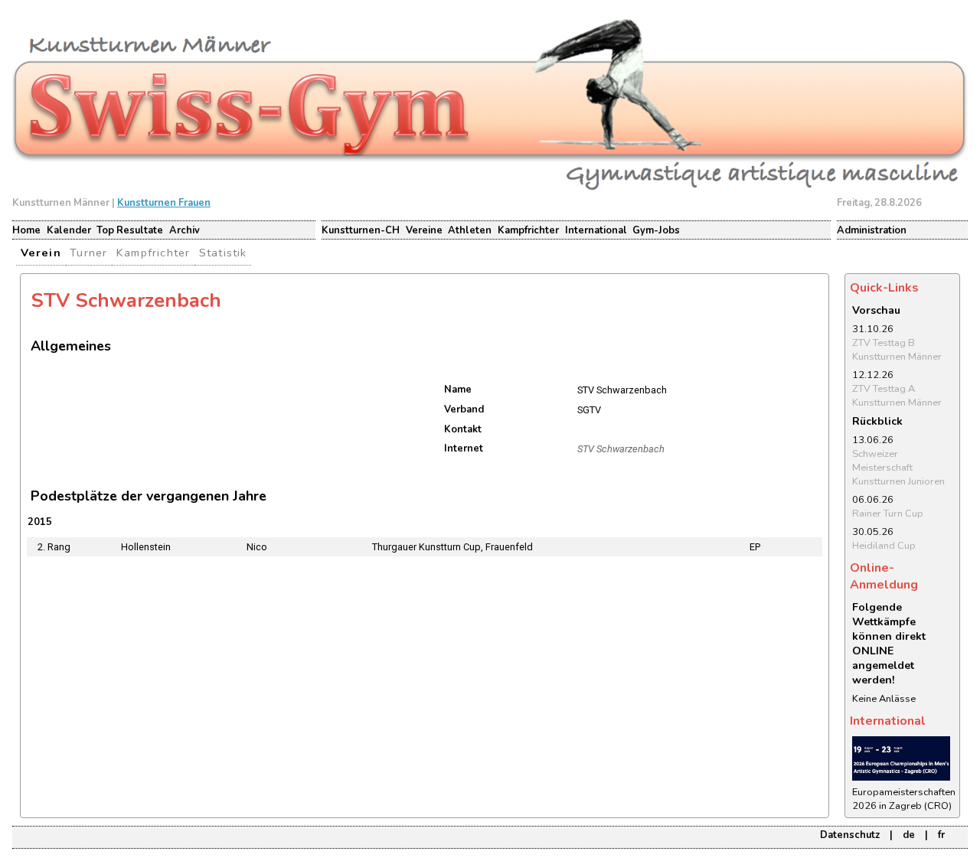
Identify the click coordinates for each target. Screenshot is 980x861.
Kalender (69, 230)
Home (26, 230)
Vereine (424, 230)
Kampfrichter (528, 230)
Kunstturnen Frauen (164, 203)
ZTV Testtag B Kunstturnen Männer (897, 350)
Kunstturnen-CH (361, 230)
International (596, 230)
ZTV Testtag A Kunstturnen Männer (897, 395)
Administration (871, 230)
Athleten (470, 230)
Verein (41, 252)
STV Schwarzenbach (621, 449)
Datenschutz (850, 835)
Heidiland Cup (884, 546)
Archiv (184, 230)
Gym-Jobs (656, 230)
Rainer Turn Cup (887, 513)
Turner (88, 252)
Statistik (223, 252)
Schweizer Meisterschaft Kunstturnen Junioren (898, 467)
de (909, 835)
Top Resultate (129, 230)
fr (941, 835)
